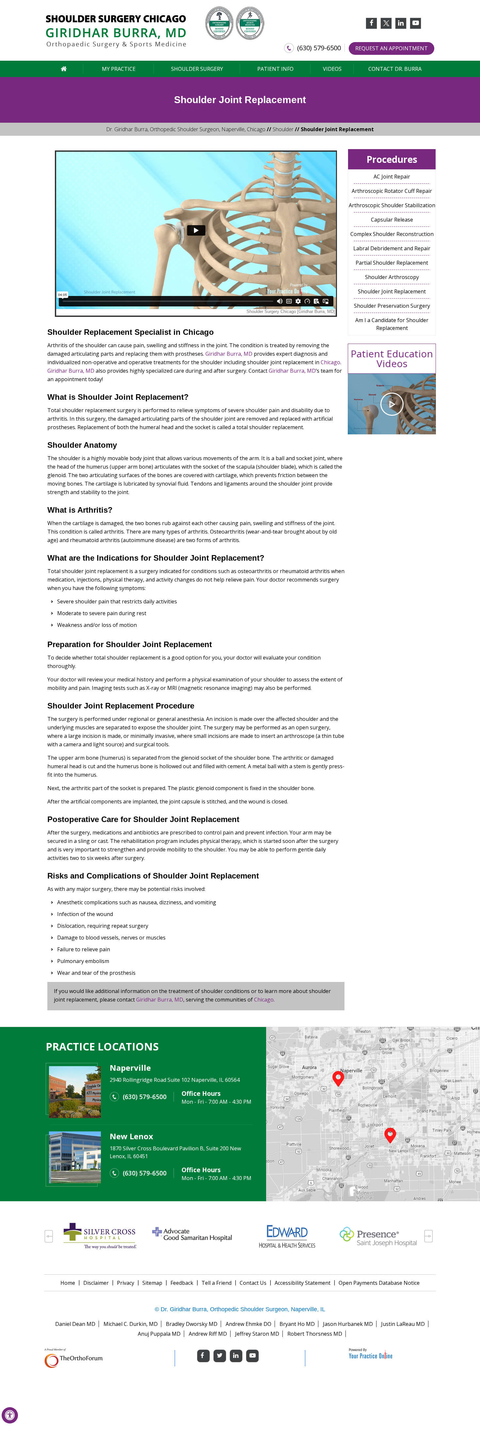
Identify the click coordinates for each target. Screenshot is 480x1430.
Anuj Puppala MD (159, 1333)
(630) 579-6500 (319, 47)
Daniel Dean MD (75, 1324)
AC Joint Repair (392, 176)
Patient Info (275, 68)
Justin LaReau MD (403, 1324)
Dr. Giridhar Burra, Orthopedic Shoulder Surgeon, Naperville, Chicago (185, 129)
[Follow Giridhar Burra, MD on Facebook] (371, 25)
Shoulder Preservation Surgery (392, 305)
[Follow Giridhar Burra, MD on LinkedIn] (400, 25)
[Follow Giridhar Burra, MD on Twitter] (386, 23)
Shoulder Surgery (197, 68)
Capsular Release (392, 219)
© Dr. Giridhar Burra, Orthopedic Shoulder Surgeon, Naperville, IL (240, 1309)
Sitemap (152, 1282)
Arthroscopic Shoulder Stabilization (392, 205)
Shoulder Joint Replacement (392, 291)
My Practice (119, 68)
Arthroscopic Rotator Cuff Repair (392, 190)
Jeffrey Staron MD (257, 1333)
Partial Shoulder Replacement (392, 262)
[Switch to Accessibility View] (10, 1415)
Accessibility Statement (302, 1282)
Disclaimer (96, 1282)
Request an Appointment (391, 48)
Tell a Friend (216, 1282)
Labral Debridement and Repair (391, 248)
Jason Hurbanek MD (348, 1324)
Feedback (181, 1282)
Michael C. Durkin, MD (131, 1324)
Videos (332, 68)
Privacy (125, 1282)
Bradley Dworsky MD (191, 1324)
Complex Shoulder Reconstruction (392, 234)
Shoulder (283, 129)
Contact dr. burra (395, 68)
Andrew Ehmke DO (248, 1324)
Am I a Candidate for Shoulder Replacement (391, 324)
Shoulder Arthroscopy (392, 277)
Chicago (198, 332)
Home (67, 1282)
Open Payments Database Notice (379, 1282)
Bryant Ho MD (297, 1324)
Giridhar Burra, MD (228, 353)
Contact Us (253, 1282)
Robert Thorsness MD (314, 1333)
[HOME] (63, 69)
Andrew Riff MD (208, 1333)
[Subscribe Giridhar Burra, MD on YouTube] (415, 25)
